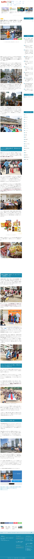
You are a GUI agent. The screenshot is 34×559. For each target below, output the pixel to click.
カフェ (26, 121)
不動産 (11, 4)
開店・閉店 (12, 3)
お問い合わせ (29, 550)
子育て (26, 141)
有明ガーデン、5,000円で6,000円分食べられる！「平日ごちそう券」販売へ (29, 46)
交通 (8, 4)
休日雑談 (26, 139)
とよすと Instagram (30, 540)
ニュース (8, 1)
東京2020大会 (27, 148)
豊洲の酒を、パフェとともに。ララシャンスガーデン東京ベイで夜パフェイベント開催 (29, 63)
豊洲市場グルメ (27, 157)
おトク (8, 3)
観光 (20, 1)
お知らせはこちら (6, 540)
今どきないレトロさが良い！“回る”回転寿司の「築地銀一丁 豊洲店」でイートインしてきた (29, 80)
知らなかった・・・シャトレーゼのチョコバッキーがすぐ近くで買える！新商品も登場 (29, 68)
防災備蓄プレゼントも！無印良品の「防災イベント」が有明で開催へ (29, 57)
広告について (29, 548)
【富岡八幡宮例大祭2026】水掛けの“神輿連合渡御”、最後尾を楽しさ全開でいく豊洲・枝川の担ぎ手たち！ (29, 85)
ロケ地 (26, 132)
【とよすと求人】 (18, 3)
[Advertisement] (11, 48)
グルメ (23, 1)
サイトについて (29, 546)
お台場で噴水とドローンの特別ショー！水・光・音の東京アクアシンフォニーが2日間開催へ (29, 74)
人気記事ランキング (16, 4)
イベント (16, 1)
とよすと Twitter (29, 539)
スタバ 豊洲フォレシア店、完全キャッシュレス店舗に (29, 90)
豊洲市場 (12, 1)
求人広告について (29, 549)
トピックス (26, 128)
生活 (23, 3)
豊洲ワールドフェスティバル (4, 489)
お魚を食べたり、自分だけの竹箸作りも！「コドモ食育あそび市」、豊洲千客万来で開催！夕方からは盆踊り (29, 52)
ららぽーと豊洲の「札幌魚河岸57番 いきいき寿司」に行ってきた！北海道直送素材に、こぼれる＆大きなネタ (29, 41)
